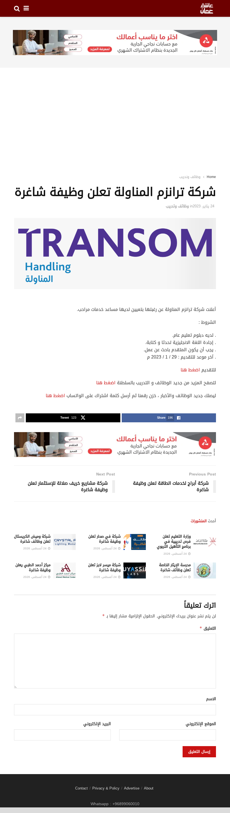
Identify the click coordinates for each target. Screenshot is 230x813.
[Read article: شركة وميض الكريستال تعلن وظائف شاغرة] (64, 542)
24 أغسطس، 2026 (176, 553)
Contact (81, 788)
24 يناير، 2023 (203, 206)
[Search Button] (17, 8)
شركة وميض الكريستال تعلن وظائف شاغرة (32, 539)
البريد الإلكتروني (97, 724)
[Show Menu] (26, 8)
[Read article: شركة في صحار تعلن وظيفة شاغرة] (134, 542)
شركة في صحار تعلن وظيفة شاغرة (104, 539)
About (148, 788)
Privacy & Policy (105, 788)
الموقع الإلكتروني (201, 724)
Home (211, 177)
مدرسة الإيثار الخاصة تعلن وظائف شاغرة (175, 567)
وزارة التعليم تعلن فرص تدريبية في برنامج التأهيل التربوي (174, 541)
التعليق (207, 628)
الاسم (211, 699)
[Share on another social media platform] (19, 417)
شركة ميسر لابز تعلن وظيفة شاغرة (104, 567)
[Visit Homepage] (206, 8)
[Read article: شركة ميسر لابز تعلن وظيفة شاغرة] (134, 570)
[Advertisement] (115, 113)
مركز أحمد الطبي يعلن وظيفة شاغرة (32, 567)
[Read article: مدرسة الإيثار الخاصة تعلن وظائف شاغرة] (205, 570)
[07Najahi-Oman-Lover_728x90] (115, 43)
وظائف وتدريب (190, 177)
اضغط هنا (190, 370)
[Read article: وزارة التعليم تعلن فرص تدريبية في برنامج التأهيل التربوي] (205, 542)
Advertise (131, 788)
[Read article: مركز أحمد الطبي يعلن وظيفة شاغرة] (64, 570)
